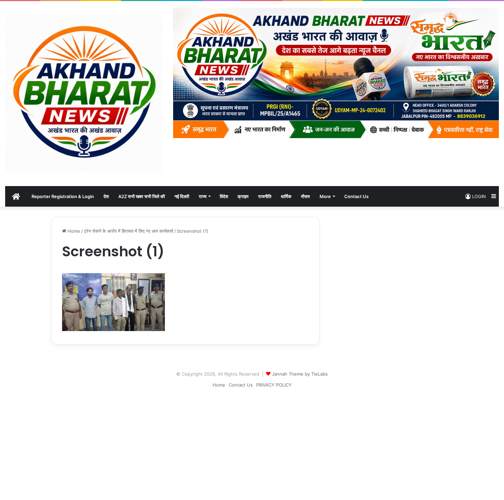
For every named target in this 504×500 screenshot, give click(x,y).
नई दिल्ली (182, 196)
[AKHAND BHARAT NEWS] (84, 93)
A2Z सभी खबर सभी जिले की (141, 196)
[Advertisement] (252, 442)
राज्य (202, 196)
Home (73, 231)
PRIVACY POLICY (274, 385)
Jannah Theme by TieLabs (300, 374)
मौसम (305, 196)
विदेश (224, 196)
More (325, 196)
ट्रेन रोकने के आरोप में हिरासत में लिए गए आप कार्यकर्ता (128, 231)
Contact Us (356, 196)
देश (106, 196)
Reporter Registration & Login (63, 196)
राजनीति (264, 196)
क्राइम (243, 196)
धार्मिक (286, 196)
